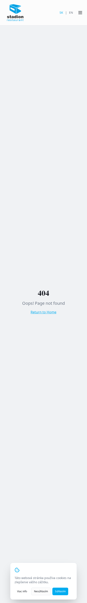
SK (61, 13)
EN (71, 13)
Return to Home (43, 312)
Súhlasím (60, 591)
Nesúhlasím (41, 591)
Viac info (22, 591)
